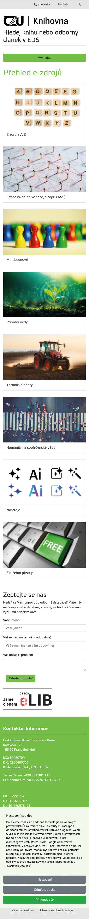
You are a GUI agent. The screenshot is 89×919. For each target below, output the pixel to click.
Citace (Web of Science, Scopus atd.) (35, 197)
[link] (44, 20)
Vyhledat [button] (44, 57)
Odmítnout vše (44, 889)
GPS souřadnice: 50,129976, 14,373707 (31, 780)
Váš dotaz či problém (18, 655)
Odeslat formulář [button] (21, 678)
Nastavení (44, 879)
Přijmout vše (45, 899)
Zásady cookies (23, 910)
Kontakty (43, 4)
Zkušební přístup (19, 573)
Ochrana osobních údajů (55, 910)
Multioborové (17, 260)
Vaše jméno (11, 620)
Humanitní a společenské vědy (30, 448)
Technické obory (19, 385)
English (63, 4)
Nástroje (13, 510)
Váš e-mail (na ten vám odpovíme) (27, 637)
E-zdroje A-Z (16, 135)
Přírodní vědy (17, 322)
